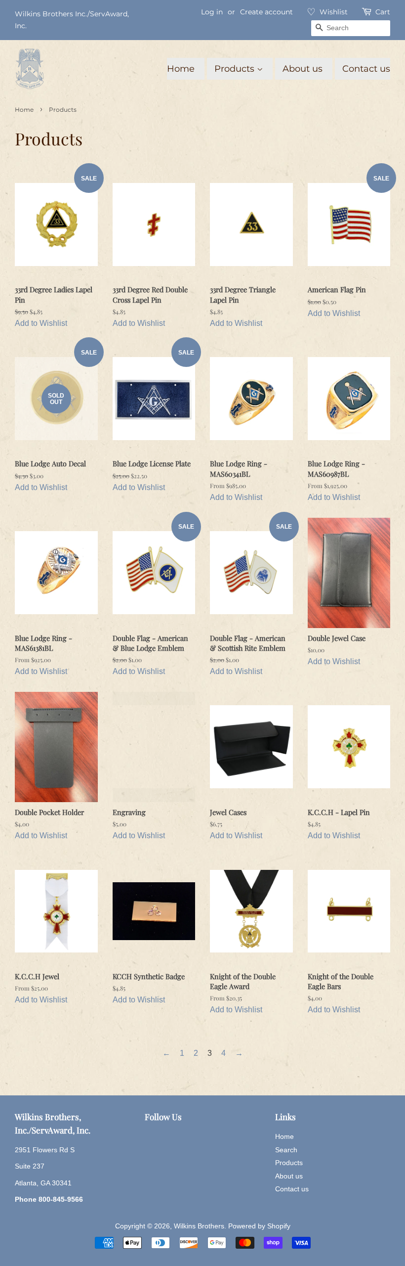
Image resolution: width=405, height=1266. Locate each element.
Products (235, 68)
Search (286, 1150)
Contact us (366, 68)
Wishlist (334, 11)
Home (181, 68)
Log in (212, 11)
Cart (382, 11)
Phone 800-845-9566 (49, 1199)
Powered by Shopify (259, 1226)
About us (303, 68)
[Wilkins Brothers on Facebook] (150, 1139)
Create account (266, 11)
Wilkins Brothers (199, 1226)
